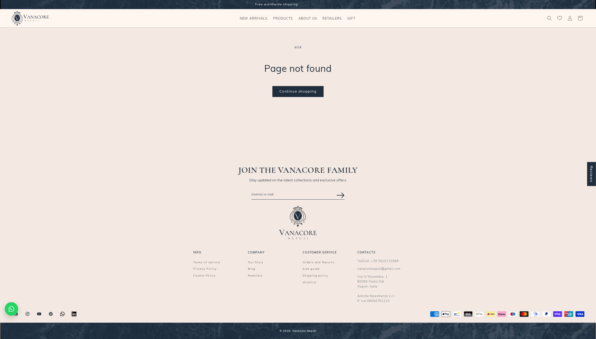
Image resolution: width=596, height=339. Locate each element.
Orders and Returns (319, 262)
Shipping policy (315, 275)
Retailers (255, 275)
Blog (251, 268)
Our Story (256, 262)
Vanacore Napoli (304, 330)
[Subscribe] (340, 195)
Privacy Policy (205, 268)
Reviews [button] (591, 174)
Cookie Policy (204, 275)
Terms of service (206, 262)
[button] (283, 18)
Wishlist (309, 282)
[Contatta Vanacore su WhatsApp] (11, 309)
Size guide (311, 268)
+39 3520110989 (385, 261)
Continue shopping (297, 91)
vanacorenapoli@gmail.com (378, 268)
